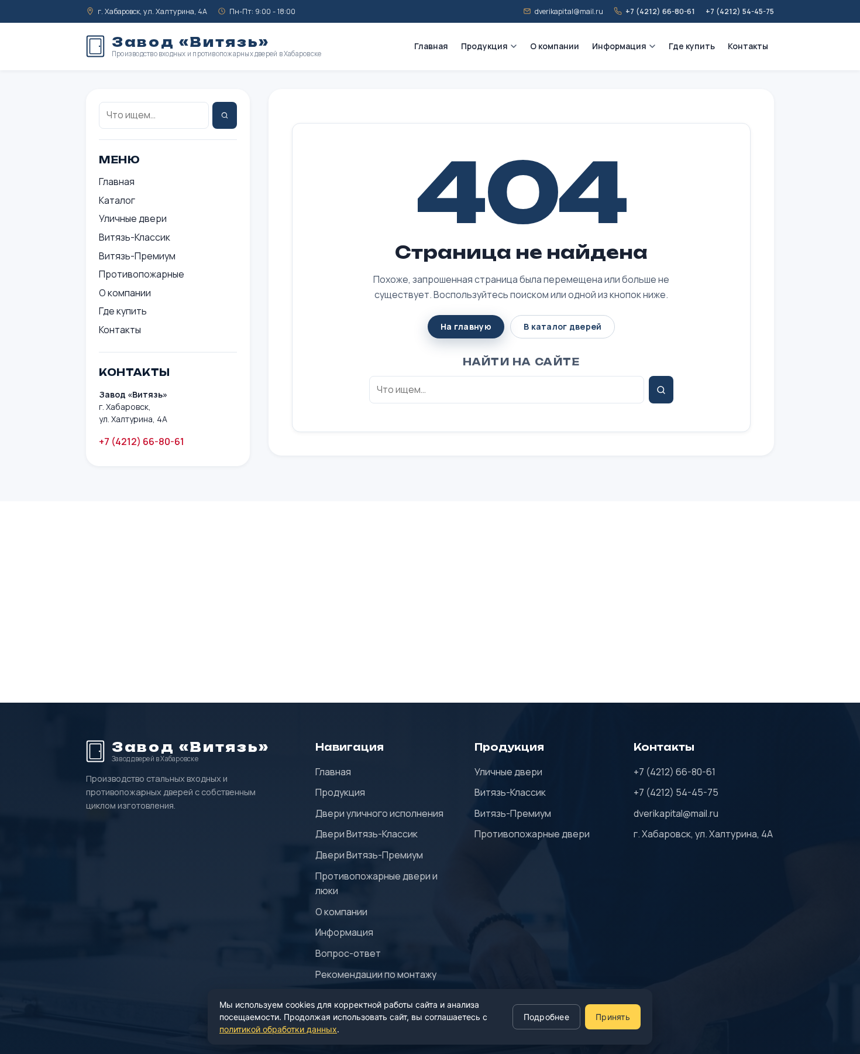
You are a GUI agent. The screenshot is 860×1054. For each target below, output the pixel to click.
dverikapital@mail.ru (676, 813)
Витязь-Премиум (137, 255)
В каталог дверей (562, 326)
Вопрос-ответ (348, 953)
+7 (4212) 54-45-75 (676, 792)
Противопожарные (141, 274)
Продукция (484, 46)
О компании (554, 46)
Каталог (117, 200)
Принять (613, 1017)
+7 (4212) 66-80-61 (141, 441)
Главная (431, 46)
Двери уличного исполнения (379, 813)
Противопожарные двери (532, 833)
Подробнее (547, 1017)
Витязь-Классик (134, 237)
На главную (466, 326)
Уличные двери (133, 218)
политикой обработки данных (278, 1029)
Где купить (692, 46)
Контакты (748, 46)
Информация (619, 46)
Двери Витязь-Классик (366, 833)
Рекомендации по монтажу (375, 974)
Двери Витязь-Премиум (369, 854)
